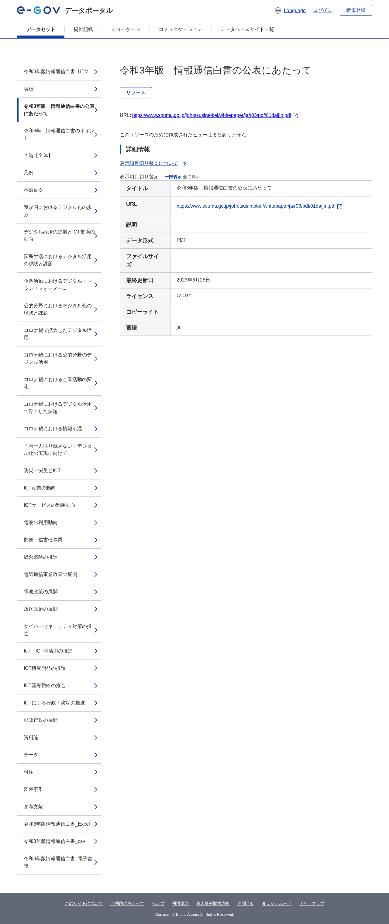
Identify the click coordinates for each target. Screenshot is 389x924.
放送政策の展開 (41, 609)
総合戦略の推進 (41, 557)
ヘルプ (158, 903)
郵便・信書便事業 (43, 539)
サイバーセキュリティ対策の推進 (58, 630)
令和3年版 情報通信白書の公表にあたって (59, 110)
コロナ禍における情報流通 (53, 428)
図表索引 (33, 789)
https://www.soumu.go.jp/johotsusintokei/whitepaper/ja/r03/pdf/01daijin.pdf (211, 115)
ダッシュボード (276, 903)
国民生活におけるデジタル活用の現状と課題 (58, 260)
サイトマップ (311, 903)
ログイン (322, 10)
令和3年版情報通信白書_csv (54, 841)
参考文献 (33, 806)
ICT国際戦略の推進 (45, 685)
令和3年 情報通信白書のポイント (59, 134)
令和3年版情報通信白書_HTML (57, 71)
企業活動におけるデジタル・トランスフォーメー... (58, 284)
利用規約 (180, 903)
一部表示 (173, 176)
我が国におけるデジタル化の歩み (58, 211)
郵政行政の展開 (41, 720)
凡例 (28, 172)
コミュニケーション (180, 29)
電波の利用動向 (41, 522)
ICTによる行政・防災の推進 (54, 702)
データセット (40, 29)
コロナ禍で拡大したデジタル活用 (58, 334)
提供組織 (83, 29)
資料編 (31, 737)
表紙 (28, 88)
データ (31, 754)
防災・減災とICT (42, 470)
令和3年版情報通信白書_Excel (57, 824)
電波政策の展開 (41, 591)
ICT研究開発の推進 (45, 668)
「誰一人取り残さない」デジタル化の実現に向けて (58, 449)
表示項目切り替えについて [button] (149, 163)
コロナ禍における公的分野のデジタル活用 (58, 358)
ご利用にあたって (127, 903)
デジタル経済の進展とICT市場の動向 (59, 235)
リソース (136, 92)
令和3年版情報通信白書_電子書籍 (58, 862)
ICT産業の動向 (40, 487)
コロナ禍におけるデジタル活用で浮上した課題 (58, 407)
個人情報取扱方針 (213, 903)
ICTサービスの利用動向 (49, 505)
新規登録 (356, 10)
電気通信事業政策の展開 (50, 574)
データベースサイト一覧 (247, 29)
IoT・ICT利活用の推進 (48, 650)
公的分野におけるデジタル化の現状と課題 (58, 309)
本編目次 (33, 190)
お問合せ (245, 903)
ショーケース (125, 29)
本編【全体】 (38, 155)
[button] (290, 10)
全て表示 (191, 176)
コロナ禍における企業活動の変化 (58, 383)
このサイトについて (84, 903)
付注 (28, 772)
